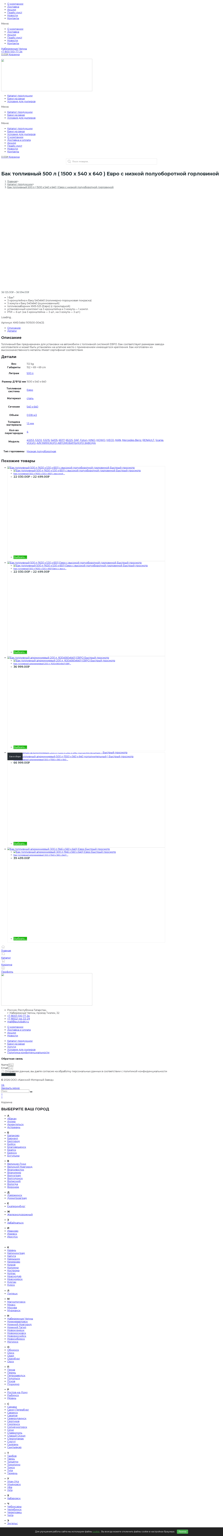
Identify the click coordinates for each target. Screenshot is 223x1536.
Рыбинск (13, 1395)
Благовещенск (16, 1147)
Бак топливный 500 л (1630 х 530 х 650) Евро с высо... (40, 568)
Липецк (12, 1293)
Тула (10, 1470)
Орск (10, 1361)
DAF (76, 440)
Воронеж (13, 1187)
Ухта (9, 1490)
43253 (30, 440)
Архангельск (15, 1124)
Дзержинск (14, 1195)
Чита (10, 1515)
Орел (10, 1355)
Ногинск (12, 1341)
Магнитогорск (16, 1301)
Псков (11, 1381)
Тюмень (12, 1473)
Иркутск (12, 1236)
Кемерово (13, 1261)
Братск (11, 1150)
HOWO (100, 440)
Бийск (11, 1144)
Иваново (12, 1231)
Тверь (11, 1458)
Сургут (11, 1441)
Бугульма (13, 1155)
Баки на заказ (16, 98)
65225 (69, 440)
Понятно (182, 1532)
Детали (12, 330)
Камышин (13, 1259)
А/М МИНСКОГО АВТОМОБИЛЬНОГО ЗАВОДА (66, 443)
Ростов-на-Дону (17, 1392)
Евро (30, 390)
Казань (11, 1250)
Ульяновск (14, 1484)
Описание (14, 328)
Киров (11, 1264)
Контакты (13, 18)
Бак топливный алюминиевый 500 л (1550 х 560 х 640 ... (41, 759)
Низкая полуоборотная (41, 451)
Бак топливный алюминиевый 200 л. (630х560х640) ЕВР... (42, 663)
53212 (38, 440)
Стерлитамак (15, 1438)
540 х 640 (32, 406)
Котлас (11, 1273)
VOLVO (31, 443)
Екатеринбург (16, 1206)
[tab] (86, 328)
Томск (11, 1467)
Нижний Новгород (19, 1324)
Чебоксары (14, 1506)
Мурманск (13, 1310)
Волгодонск (15, 1178)
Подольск (13, 1378)
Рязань (11, 1398)
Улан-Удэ (13, 1481)
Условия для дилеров (21, 101)
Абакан (12, 1118)
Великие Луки (16, 1163)
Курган (11, 1282)
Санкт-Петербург (18, 1409)
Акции (11, 9)
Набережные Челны (20, 1318)
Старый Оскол (16, 1435)
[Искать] (31, 1091)
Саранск (12, 1412)
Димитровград (17, 1198)
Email (4, 1068)
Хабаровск (14, 1498)
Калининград (16, 1253)
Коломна (13, 1267)
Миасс (11, 1304)
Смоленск (13, 1424)
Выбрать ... (20, 557)
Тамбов (12, 1456)
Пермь (11, 1372)
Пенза (11, 1369)
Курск (11, 1284)
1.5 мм (30, 423)
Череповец (14, 1512)
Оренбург (13, 1358)
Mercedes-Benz (131, 440)
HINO (91, 440)
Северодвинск (16, 1418)
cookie (96, 1531)
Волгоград (14, 1175)
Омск (10, 1352)
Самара (12, 1406)
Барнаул (12, 1138)
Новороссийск (16, 1336)
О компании (15, 3)
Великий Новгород (19, 1166)
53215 (46, 440)
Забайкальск (15, 1222)
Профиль (7, 57)
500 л (30, 373)
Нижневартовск (17, 1321)
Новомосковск (16, 1333)
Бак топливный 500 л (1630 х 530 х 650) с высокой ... (39, 473)
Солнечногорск (17, 1427)
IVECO (110, 440)
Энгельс (12, 1523)
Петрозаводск (16, 1375)
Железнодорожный (20, 1214)
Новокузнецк (15, 1330)
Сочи (10, 1430)
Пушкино (13, 1384)
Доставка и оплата (19, 140)
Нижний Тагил (16, 1327)
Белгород (13, 1141)
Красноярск (15, 1279)
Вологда (12, 1184)
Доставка (13, 31)
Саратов (12, 1415)
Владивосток (15, 1169)
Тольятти (12, 1461)
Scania (159, 440)
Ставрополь (14, 1432)
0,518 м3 (32, 415)
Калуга (11, 1256)
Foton (83, 440)
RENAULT (148, 440)
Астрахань (13, 1127)
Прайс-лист (14, 12)
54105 (54, 440)
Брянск (12, 1152)
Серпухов (13, 1421)
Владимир (14, 1172)
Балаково (13, 1135)
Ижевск (12, 1233)
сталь (30, 398)
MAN (118, 440)
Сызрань (12, 1444)
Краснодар (14, 1276)
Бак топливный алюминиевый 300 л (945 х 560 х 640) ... (41, 855)
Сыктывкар (14, 1447)
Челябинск (14, 1509)
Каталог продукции (20, 95)
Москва (12, 1307)
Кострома (13, 1270)
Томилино (13, 1464)
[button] (111, 23)
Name (4, 1064)
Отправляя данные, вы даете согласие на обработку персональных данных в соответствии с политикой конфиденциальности (86, 1071)
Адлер (11, 1121)
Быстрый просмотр (122, 467)
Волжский (14, 1181)
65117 (62, 440)
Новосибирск (16, 1338)
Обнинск (13, 1350)
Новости (12, 15)
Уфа (9, 1487)
